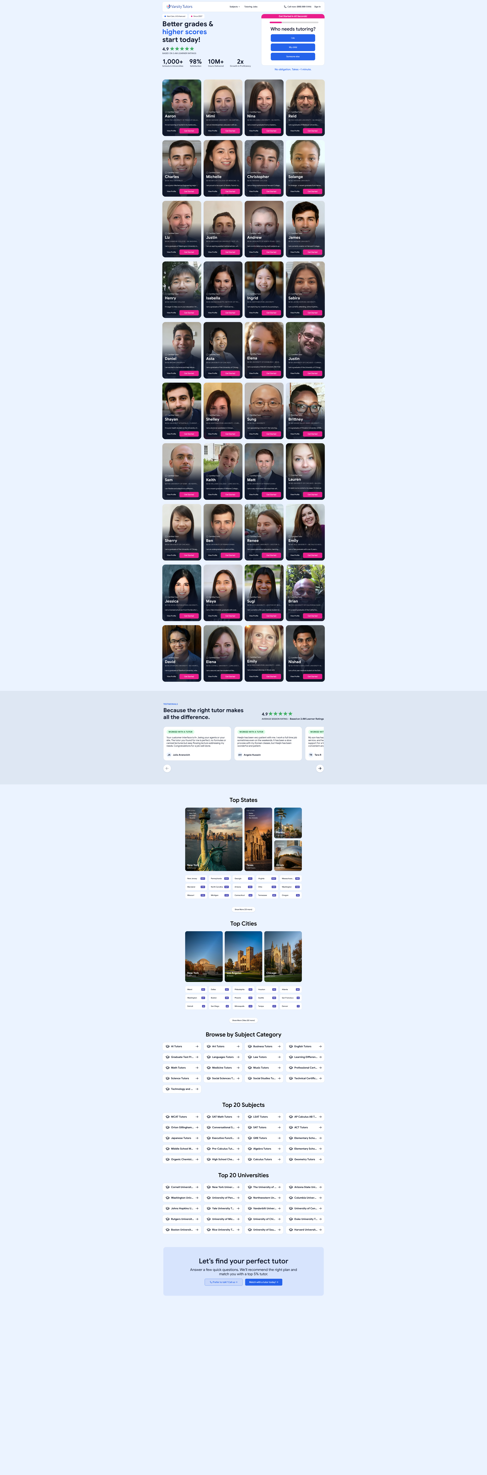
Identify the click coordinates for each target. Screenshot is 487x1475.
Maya (211, 601)
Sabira (294, 298)
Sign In (317, 6)
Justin (211, 237)
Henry (170, 298)
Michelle (214, 177)
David (170, 662)
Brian (293, 601)
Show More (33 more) (243, 909)
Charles (172, 177)
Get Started (189, 131)
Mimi (210, 116)
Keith (211, 480)
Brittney (295, 419)
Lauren (294, 479)
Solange (295, 177)
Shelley (212, 419)
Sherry (171, 541)
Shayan (171, 419)
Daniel (170, 359)
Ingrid (252, 298)
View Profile (171, 131)
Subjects (234, 6)
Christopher (258, 177)
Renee (253, 541)
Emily (293, 541)
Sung (251, 419)
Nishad (294, 662)
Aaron (170, 116)
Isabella (213, 298)
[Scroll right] (320, 768)
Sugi (251, 601)
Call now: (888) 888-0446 (299, 6)
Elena (252, 358)
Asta (210, 359)
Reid (292, 116)
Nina (251, 116)
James (294, 237)
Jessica (171, 601)
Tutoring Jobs (250, 6)
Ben (209, 541)
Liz (167, 237)
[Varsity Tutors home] (179, 7)
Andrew (254, 237)
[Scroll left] (167, 768)
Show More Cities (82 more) (243, 1020)
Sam (169, 480)
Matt (251, 480)
